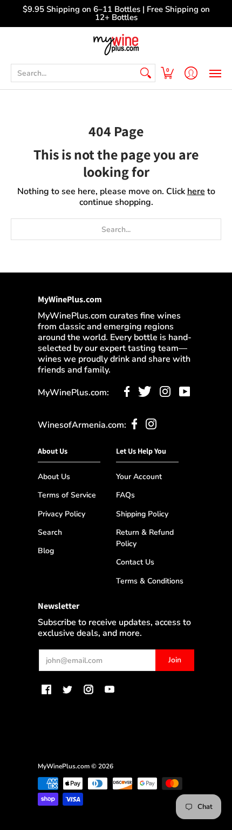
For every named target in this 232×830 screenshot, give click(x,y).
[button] (167, 73)
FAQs (125, 495)
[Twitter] (145, 394)
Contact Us (135, 562)
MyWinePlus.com (64, 766)
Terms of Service (67, 495)
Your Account (139, 477)
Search (50, 532)
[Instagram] (165, 394)
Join (174, 660)
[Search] (146, 73)
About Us (54, 477)
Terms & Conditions (149, 581)
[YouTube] (184, 394)
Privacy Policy (61, 514)
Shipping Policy (142, 514)
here (196, 191)
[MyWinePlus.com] (116, 44)
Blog (46, 551)
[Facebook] (127, 394)
